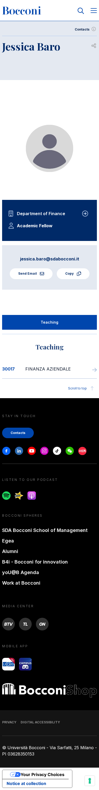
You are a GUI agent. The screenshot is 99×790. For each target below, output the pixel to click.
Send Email (28, 273)
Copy (69, 273)
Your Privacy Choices (42, 774)
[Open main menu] (94, 11)
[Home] (21, 10)
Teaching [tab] (49, 322)
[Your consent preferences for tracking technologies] (90, 781)
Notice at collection (26, 783)
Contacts (82, 29)
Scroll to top (77, 388)
